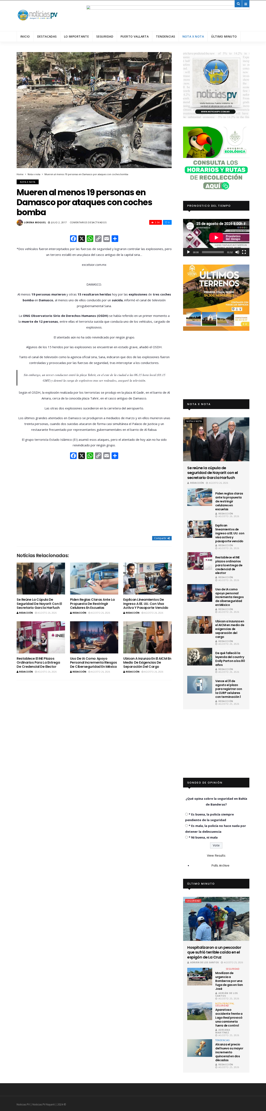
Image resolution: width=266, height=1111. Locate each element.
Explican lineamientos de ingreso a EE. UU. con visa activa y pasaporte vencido (145, 603)
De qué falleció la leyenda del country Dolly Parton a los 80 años (230, 659)
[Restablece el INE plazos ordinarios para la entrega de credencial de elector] (41, 637)
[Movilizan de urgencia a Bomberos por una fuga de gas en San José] (199, 976)
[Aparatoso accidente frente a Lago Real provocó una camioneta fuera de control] (199, 1011)
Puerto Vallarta (135, 36)
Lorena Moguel (35, 222)
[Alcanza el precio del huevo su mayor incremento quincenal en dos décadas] (199, 1048)
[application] (216, 237)
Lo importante (76, 36)
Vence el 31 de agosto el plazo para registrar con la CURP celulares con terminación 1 (228, 689)
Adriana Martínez (222, 1031)
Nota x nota (193, 36)
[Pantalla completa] (244, 252)
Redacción (26, 612)
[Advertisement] (94, 498)
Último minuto (224, 36)
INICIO (25, 36)
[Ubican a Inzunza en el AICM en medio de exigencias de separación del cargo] (147, 637)
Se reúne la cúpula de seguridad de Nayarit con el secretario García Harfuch (39, 603)
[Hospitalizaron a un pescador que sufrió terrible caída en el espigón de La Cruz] (216, 919)
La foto (220, 969)
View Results (216, 855)
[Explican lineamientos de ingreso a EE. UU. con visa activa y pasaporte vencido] (147, 579)
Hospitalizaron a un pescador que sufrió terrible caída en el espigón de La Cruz (214, 952)
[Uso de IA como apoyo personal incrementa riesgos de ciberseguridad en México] (94, 637)
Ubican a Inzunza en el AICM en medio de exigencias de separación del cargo (147, 662)
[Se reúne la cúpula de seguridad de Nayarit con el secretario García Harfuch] (41, 579)
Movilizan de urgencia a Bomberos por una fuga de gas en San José (229, 981)
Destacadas (47, 36)
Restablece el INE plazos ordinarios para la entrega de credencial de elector (38, 662)
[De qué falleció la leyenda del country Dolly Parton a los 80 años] (199, 656)
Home (20, 174)
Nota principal (224, 1003)
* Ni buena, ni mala (203, 837)
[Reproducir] (188, 252)
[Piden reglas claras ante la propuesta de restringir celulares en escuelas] (94, 579)
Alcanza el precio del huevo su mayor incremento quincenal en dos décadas (229, 1052)
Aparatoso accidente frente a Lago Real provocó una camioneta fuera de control (229, 1018)
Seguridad (104, 36)
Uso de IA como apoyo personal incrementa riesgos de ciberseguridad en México (93, 662)
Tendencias (165, 36)
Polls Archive (220, 865)
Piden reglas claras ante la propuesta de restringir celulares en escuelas (92, 603)
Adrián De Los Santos (204, 962)
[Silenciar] (237, 252)
